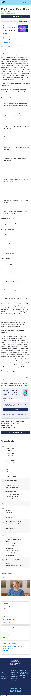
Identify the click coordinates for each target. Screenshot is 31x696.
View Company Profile (8, 42)
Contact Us (3, 684)
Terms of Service (19, 414)
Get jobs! (15, 409)
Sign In (23, 2)
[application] (15, 588)
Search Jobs (3, 674)
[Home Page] (5, 3)
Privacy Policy (3, 682)
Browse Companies (4, 676)
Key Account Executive (8, 606)
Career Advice (3, 678)
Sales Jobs (5, 650)
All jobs (4, 637)
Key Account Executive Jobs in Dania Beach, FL (14, 646)
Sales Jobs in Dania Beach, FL (10, 652)
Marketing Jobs (14, 678)
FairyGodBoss (3, 686)
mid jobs (5, 633)
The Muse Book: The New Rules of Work (24, 673)
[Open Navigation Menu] (28, 2)
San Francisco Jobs (14, 672)
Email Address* (7, 398)
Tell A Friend (22, 677)
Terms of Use (3, 680)
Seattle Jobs (13, 674)
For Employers (23, 670)
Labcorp (3, 7)
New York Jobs (13, 670)
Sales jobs (5, 630)
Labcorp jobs (6, 635)
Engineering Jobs (14, 676)
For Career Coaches (24, 675)
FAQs (2, 672)
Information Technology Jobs (15, 681)
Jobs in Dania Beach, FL (8, 648)
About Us (2, 670)
